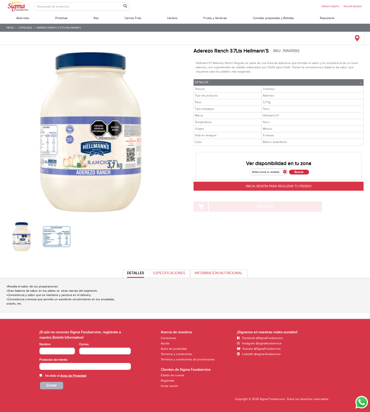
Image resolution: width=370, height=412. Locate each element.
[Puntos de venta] (357, 38)
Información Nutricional (219, 273)
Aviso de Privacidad (73, 376)
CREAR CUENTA (330, 6)
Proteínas (61, 18)
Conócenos (168, 338)
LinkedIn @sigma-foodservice (261, 354)
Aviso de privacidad (174, 349)
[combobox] (85, 366)
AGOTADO (265, 206)
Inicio (10, 27)
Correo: (84, 344)
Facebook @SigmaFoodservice (262, 338)
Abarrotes (22, 18)
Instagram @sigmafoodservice (261, 343)
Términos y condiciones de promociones (188, 359)
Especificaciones (169, 273)
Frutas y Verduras (215, 18)
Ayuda (165, 343)
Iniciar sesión (169, 386)
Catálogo (25, 27)
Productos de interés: (53, 359)
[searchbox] (41, 366)
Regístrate (167, 380)
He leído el (65, 376)
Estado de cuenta (172, 375)
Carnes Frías (133, 18)
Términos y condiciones (176, 354)
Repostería (327, 18)
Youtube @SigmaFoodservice (261, 349)
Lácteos (172, 18)
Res (96, 18)
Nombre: (45, 344)
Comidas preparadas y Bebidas (273, 18)
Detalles (201, 82)
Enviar (51, 385)
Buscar (299, 172)
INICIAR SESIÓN (352, 6)
